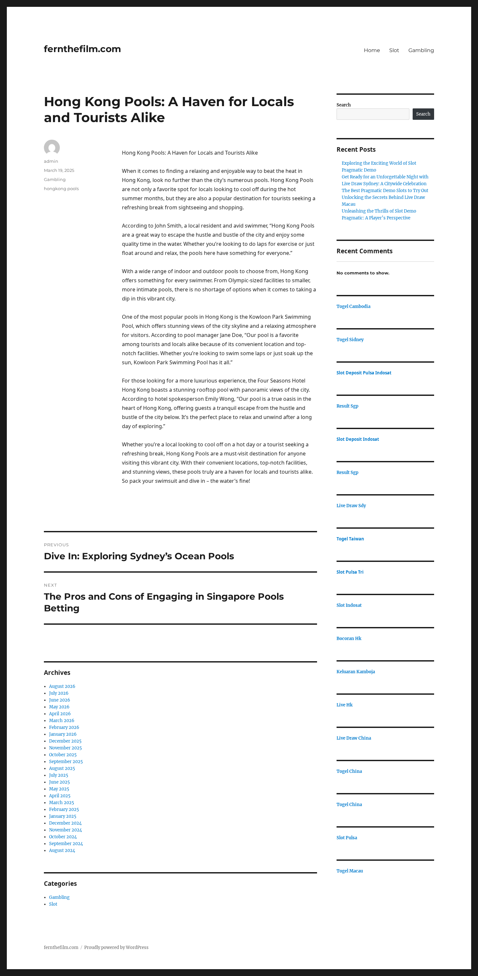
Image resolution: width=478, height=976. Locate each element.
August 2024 (62, 850)
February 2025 (64, 809)
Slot (394, 50)
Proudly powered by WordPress (116, 947)
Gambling (421, 50)
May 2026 (59, 707)
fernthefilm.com (82, 48)
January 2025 (62, 816)
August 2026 (62, 686)
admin (51, 161)
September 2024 (66, 843)
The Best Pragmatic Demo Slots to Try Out (385, 190)
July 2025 (58, 775)
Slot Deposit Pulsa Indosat (364, 373)
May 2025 (59, 789)
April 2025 (60, 796)
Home (372, 50)
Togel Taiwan (350, 539)
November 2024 (65, 830)
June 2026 (59, 700)
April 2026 (60, 714)
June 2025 (59, 782)
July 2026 (59, 693)
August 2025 (62, 768)
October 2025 (63, 755)
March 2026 (61, 720)
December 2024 (65, 823)
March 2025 (61, 802)
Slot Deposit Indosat (358, 439)
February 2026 (64, 727)
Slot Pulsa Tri (350, 572)
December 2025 (65, 741)
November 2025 (65, 748)
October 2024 (63, 837)
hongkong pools (61, 188)
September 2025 (66, 761)
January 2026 (63, 734)
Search (344, 105)
